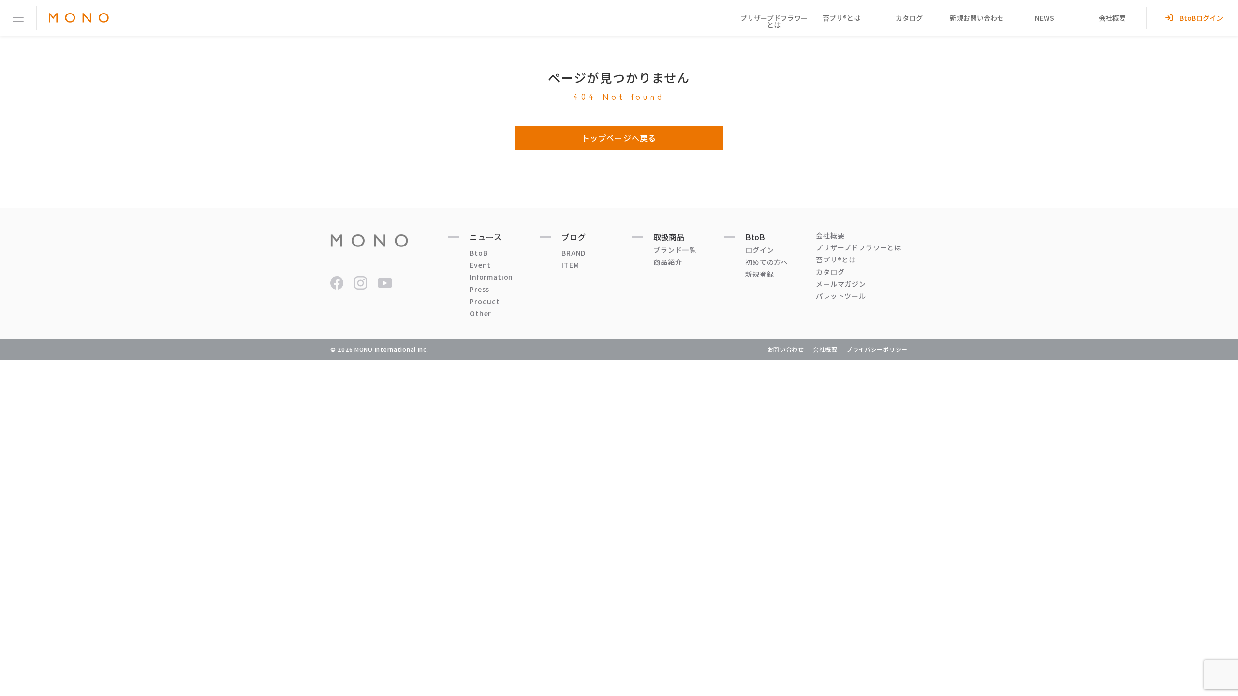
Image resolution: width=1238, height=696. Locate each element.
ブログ (573, 237)
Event (480, 265)
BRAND (573, 253)
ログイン (759, 250)
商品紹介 (667, 262)
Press (479, 289)
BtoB (478, 253)
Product (485, 301)
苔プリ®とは (841, 18)
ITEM (570, 265)
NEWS (1044, 18)
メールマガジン (841, 284)
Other (480, 313)
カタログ (909, 18)
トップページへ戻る (619, 138)
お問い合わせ (785, 349)
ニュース (486, 237)
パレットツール (841, 296)
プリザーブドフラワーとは (774, 21)
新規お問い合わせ (977, 18)
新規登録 (759, 274)
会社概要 (1112, 18)
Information (491, 277)
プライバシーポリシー (877, 349)
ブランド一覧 (674, 250)
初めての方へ (766, 262)
